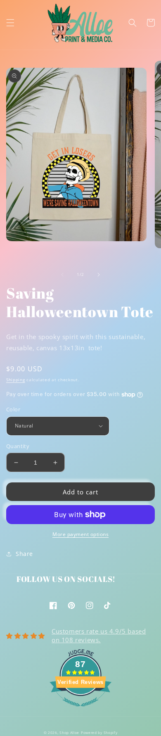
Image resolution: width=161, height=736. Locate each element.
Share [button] (24, 554)
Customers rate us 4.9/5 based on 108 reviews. (99, 635)
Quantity (17, 446)
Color (13, 409)
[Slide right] (99, 275)
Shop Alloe (69, 732)
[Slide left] (62, 275)
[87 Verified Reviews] (80, 710)
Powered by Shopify (99, 732)
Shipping (15, 379)
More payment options (80, 534)
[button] (10, 23)
